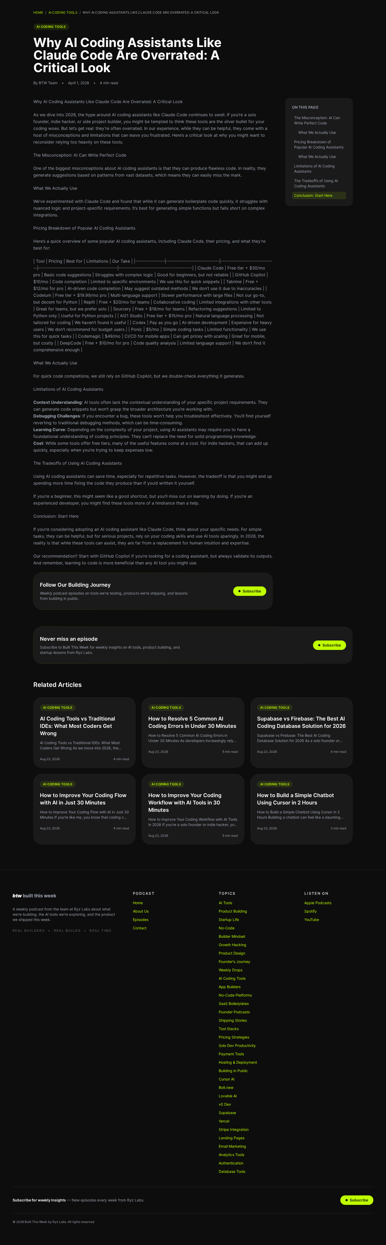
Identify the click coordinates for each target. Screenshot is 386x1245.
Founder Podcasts (234, 1012)
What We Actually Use (55, 188)
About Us (141, 911)
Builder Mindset (232, 936)
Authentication (231, 1163)
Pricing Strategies (234, 1037)
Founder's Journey (234, 961)
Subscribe (252, 591)
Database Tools (232, 1171)
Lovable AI (228, 1096)
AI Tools (225, 902)
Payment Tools (231, 1054)
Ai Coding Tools (63, 12)
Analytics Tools (231, 1154)
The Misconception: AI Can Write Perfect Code (79, 155)
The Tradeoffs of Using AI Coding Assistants (77, 463)
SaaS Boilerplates (234, 1003)
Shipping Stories (233, 1020)
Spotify (310, 911)
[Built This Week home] (64, 895)
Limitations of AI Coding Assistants (68, 389)
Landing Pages (231, 1138)
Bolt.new (226, 1087)
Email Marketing (232, 1146)
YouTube (311, 919)
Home (38, 12)
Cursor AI (226, 1079)
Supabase (227, 1112)
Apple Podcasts (317, 902)
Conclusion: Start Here (56, 516)
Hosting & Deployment (238, 1062)
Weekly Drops (230, 970)
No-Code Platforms (235, 995)
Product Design (232, 953)
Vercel (224, 1121)
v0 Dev (225, 1104)
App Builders (230, 986)
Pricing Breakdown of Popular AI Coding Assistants (84, 228)
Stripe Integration (234, 1129)
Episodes (140, 919)
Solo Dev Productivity (237, 1045)
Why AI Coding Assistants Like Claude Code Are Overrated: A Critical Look (108, 101)
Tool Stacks (229, 1028)
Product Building (233, 911)
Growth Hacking (232, 944)
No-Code (226, 928)
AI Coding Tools (232, 978)
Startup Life (229, 919)
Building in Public (233, 1070)
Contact (140, 928)
